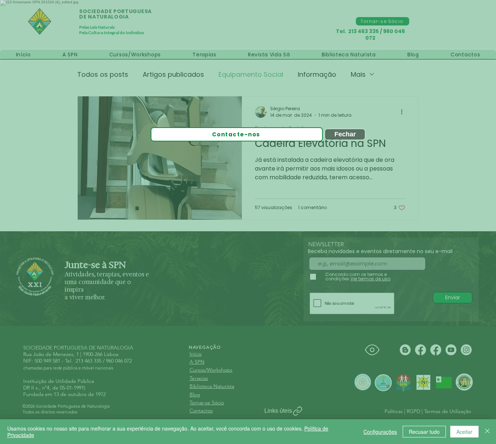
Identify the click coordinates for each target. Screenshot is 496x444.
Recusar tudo (424, 431)
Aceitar (464, 431)
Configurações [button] (380, 431)
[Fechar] (487, 431)
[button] (389, 26)
